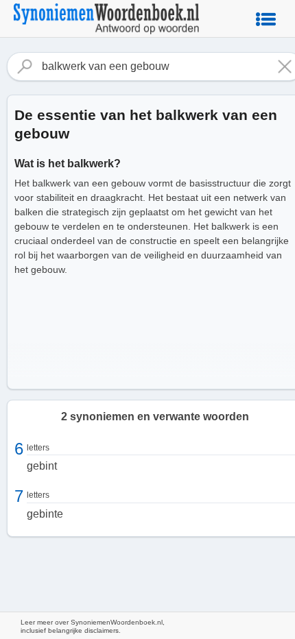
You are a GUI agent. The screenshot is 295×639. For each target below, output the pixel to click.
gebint (42, 466)
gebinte (45, 514)
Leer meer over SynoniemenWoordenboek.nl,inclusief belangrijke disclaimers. (93, 626)
